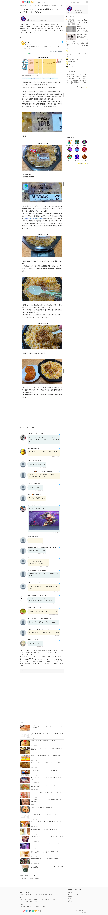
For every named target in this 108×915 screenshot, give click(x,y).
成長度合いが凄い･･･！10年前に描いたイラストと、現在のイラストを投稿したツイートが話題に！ (82, 30)
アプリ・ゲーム (80, 39)
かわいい (33, 738)
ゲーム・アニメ (52, 899)
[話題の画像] (27, 2)
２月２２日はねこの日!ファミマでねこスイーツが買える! (44, 829)
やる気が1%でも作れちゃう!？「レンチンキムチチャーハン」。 (46, 807)
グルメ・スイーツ (35, 730)
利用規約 (70, 892)
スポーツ (32, 894)
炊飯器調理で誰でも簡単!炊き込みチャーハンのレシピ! (43, 740)
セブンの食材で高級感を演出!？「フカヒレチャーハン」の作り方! (46, 762)
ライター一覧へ (83, 163)
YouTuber (25, 899)
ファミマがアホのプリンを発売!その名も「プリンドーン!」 (44, 770)
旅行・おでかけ (33, 899)
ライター (70, 899)
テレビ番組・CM (73, 59)
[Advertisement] (42, 414)
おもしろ (70, 64)
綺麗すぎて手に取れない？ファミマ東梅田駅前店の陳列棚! (44, 858)
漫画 (21, 899)
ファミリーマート (34, 878)
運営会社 (70, 897)
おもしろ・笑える (35, 753)
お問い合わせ (71, 901)
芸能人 (32, 804)
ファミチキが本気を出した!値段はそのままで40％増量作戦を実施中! (47, 821)
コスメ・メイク (71, 55)
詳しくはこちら (81, 87)
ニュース (79, 31)
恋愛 (78, 24)
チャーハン (25, 878)
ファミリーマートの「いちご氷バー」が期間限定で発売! (44, 814)
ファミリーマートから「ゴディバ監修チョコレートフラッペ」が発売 (47, 836)
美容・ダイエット (81, 54)
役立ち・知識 (34, 745)
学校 (42, 894)
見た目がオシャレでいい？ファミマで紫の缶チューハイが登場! (45, 844)
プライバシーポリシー (73, 894)
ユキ (28, 17)
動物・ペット (33, 901)
